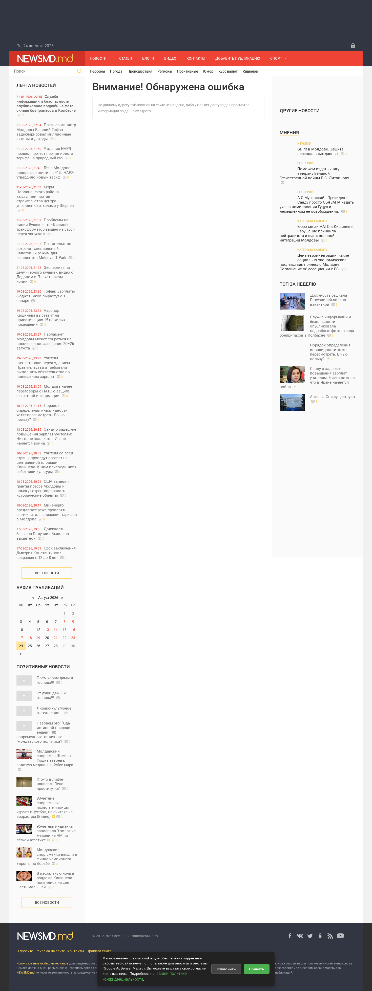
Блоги (148, 58)
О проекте (24, 951)
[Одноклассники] (320, 936)
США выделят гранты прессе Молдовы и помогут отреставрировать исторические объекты (42, 488)
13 (47, 629)
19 (38, 637)
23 (73, 637)
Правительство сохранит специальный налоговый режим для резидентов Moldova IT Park (45, 250)
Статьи (125, 58)
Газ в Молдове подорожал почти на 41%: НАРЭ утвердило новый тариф (45, 172)
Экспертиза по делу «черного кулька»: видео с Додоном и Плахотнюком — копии (44, 274)
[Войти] (353, 46)
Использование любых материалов (42, 963)
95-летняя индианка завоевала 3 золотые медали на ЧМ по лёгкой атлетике (46, 833)
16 (73, 629)
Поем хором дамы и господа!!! (55, 680)
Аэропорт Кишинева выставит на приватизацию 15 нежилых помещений (41, 317)
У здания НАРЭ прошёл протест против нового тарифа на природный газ (44, 153)
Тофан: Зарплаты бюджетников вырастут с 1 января (45, 296)
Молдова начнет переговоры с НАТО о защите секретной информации (45, 391)
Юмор (208, 71)
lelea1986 (305, 163)
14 (56, 629)
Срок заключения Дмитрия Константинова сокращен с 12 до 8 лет (46, 552)
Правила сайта (99, 951)
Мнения (289, 132)
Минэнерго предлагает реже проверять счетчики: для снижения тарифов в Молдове (46, 511)
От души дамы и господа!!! (51, 695)
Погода (116, 71)
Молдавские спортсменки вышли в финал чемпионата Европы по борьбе (46, 856)
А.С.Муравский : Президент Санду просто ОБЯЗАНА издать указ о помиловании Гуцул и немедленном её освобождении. (317, 204)
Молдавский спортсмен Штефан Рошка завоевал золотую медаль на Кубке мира (44, 760)
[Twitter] (310, 936)
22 (65, 637)
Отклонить (226, 969)
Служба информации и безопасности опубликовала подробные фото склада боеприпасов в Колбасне (46, 105)
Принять (256, 969)
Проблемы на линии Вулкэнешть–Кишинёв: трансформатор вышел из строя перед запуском (45, 226)
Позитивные (187, 71)
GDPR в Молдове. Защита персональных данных (322, 151)
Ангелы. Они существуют (332, 398)
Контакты (196, 58)
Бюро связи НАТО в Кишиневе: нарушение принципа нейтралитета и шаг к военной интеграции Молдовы (317, 233)
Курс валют (228, 71)
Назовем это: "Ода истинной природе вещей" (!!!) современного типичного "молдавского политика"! (43, 732)
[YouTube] (340, 936)
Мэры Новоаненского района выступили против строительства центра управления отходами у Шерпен (45, 198)
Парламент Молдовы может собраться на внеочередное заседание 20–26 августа (45, 341)
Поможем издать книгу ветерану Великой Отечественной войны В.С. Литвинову (314, 175)
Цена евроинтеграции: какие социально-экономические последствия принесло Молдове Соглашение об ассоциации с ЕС (314, 262)
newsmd (304, 143)
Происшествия (140, 71)
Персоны (97, 71)
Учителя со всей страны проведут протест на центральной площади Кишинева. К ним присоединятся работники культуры (46, 462)
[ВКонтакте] (300, 936)
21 (56, 637)
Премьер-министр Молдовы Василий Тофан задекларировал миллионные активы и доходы (46, 131)
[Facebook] (290, 936)
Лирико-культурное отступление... (54, 710)
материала (333, 968)
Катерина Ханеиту (312, 221)
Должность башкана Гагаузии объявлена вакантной (42, 533)
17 (21, 637)
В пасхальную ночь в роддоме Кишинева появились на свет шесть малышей (45, 880)
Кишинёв (250, 71)
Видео (170, 58)
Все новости (47, 572)
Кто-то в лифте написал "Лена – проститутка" (52, 784)
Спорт (276, 58)
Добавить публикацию (237, 58)
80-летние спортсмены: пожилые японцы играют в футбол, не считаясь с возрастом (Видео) (44, 807)
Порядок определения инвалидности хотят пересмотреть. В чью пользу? (42, 412)
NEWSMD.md (25, 972)
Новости (98, 58)
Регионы (164, 71)
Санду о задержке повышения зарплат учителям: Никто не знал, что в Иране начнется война (46, 436)
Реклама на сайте (50, 951)
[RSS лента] (330, 936)
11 (30, 629)
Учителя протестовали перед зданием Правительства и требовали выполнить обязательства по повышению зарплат (43, 367)
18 (30, 637)
